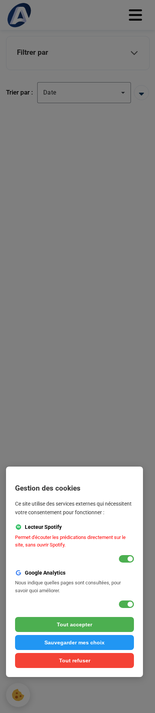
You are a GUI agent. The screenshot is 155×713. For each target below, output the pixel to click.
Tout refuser (74, 660)
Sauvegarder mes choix (74, 642)
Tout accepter (74, 624)
